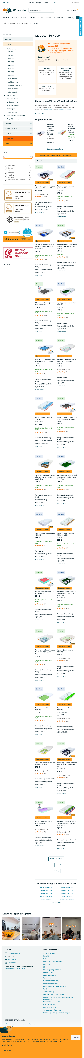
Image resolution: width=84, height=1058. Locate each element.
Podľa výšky (11, 109)
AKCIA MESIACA (10, 139)
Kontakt (46, 2)
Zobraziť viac (56, 902)
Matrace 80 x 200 (46, 887)
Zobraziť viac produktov (55, 149)
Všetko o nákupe (35, 2)
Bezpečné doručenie (50, 983)
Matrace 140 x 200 (46, 893)
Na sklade (19, 165)
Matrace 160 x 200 (67, 893)
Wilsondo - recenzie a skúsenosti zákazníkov (20, 1024)
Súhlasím (76, 1037)
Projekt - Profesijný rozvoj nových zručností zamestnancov (58, 998)
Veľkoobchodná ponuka (51, 1002)
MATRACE (8, 44)
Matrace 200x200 (46, 896)
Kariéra (45, 989)
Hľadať (51, 10)
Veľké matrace (13, 82)
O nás (45, 959)
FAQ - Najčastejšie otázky (52, 970)
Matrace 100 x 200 (46, 890)
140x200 (11, 65)
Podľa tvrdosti (12, 92)
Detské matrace (12, 99)
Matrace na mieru (13, 105)
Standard (19, 175)
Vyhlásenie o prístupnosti (52, 1010)
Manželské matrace (15, 85)
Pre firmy (46, 964)
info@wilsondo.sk (14, 953)
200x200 (11, 75)
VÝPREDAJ (8, 144)
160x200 (11, 69)
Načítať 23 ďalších (56, 859)
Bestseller (19, 177)
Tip (19, 170)
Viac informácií (7, 1045)
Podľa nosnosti (12, 112)
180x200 (11, 72)
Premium (19, 173)
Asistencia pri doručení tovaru (53, 994)
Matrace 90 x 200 (67, 887)
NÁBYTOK (8, 39)
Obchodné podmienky (51, 981)
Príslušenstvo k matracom (16, 115)
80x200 (10, 52)
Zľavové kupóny (48, 992)
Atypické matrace (13, 119)
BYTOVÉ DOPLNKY (11, 129)
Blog (45, 967)
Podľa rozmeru (12, 49)
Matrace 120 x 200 (67, 890)
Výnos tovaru (47, 978)
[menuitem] (6, 17)
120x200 (11, 62)
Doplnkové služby (49, 975)
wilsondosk (12, 963)
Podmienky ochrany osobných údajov (56, 1013)
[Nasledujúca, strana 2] (56, 865)
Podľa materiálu (12, 89)
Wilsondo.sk (12, 959)
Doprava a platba (49, 972)
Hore (57, 871)
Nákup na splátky (49, 1004)
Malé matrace (13, 79)
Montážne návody (49, 1007)
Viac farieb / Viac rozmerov (19, 180)
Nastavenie (7, 1050)
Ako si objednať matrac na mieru (54, 986)
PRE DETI (8, 134)
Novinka (19, 168)
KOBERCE (8, 124)
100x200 (11, 58)
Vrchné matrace (12, 102)
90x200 (10, 55)
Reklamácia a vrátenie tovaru (53, 961)
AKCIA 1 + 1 (11, 95)
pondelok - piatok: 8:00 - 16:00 (19, 967)
